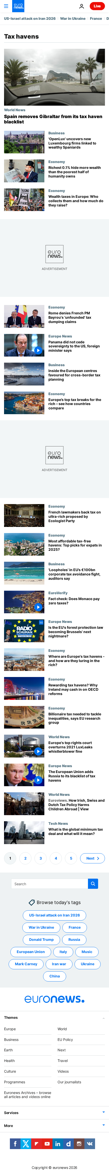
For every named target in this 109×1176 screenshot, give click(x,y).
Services (11, 1112)
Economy (56, 161)
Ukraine (87, 964)
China (54, 976)
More (8, 1125)
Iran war (59, 964)
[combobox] (54, 884)
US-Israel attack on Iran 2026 (30, 18)
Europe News (60, 336)
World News (14, 110)
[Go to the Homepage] (18, 6)
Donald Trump (41, 939)
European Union (31, 951)
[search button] (93, 884)
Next (90, 858)
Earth (8, 1050)
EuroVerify (57, 593)
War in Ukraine (73, 18)
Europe (10, 1029)
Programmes (14, 1082)
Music (87, 951)
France (96, 18)
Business (56, 133)
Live (97, 6)
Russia (74, 939)
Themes (10, 1017)
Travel (63, 1060)
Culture (10, 1071)
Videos (63, 1071)
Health (9, 1060)
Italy (63, 951)
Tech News (58, 823)
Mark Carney (26, 964)
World (62, 1029)
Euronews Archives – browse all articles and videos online (27, 1094)
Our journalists (69, 1082)
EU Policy (65, 1039)
